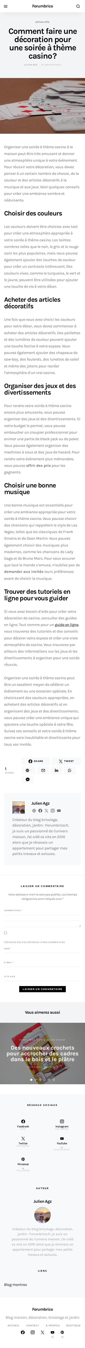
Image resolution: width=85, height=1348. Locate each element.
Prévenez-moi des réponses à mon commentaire (34, 942)
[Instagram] (32, 1334)
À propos (53, 1325)
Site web (9, 976)
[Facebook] (22, 1334)
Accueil (14, 1325)
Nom (7, 948)
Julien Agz (30, 65)
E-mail (9, 962)
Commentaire (13, 910)
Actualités (42, 22)
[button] (31, 1079)
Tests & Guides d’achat (51, 1040)
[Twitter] (42, 1334)
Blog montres (15, 1284)
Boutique (73, 1325)
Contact (32, 1325)
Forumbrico (42, 6)
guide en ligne (66, 624)
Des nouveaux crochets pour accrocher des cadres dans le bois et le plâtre (42, 1053)
